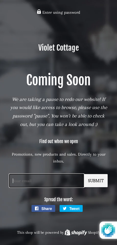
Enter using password (60, 12)
